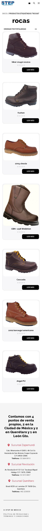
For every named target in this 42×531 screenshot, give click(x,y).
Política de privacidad (16, 514)
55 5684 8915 (25, 458)
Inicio (4, 14)
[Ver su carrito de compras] (29, 3)
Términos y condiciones (16, 516)
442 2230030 (25, 492)
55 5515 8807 (25, 475)
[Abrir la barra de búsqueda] (34, 3)
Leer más (30, 70)
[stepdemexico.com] (7, 3)
